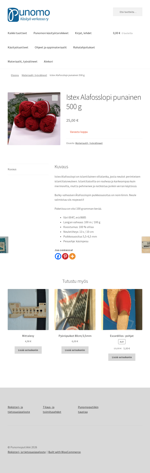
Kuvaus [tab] (12, 169)
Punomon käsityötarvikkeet (51, 33)
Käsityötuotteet (18, 47)
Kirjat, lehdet (83, 33)
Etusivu (15, 75)
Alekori (48, 61)
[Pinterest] (65, 256)
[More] (72, 256)
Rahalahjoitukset (84, 47)
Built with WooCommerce (64, 452)
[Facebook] (58, 256)
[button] (55, 98)
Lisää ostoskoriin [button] (28, 350)
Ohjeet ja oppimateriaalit (51, 47)
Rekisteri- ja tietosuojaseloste (27, 452)
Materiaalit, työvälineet (23, 61)
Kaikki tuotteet (17, 33)
